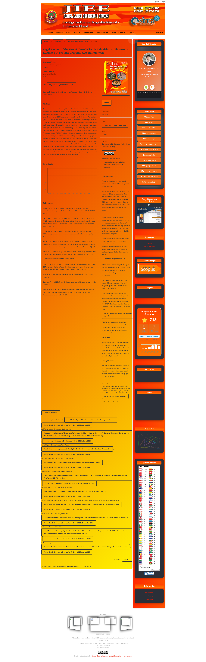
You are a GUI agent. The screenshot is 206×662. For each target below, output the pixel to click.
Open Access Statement (150, 149)
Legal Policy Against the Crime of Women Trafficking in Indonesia (91, 420)
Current (50, 32)
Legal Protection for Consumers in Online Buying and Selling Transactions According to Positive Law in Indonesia (86, 518)
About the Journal (118, 32)
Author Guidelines (150, 133)
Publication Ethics (150, 128)
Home (46, 41)
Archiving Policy (150, 155)
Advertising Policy (150, 182)
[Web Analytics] (149, 574)
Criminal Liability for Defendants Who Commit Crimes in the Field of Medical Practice (75, 491)
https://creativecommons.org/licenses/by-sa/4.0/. (118, 315)
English (149, 243)
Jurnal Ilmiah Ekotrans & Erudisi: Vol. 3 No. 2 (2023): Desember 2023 (69, 483)
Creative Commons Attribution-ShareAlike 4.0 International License (114, 164)
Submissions (88, 32)
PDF (107, 103)
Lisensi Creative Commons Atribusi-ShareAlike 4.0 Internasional (112, 656)
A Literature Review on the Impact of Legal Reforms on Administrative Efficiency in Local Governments (81, 504)
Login (68, 32)
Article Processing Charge (150, 144)
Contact (132, 32)
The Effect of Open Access (113, 258)
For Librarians (149, 599)
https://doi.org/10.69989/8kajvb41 (61, 85)
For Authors (149, 596)
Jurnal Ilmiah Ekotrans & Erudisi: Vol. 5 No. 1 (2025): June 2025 (68, 539)
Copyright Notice (150, 165)
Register (59, 32)
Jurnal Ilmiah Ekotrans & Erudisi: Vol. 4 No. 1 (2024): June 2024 (67, 425)
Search (160, 32)
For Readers (149, 592)
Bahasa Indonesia (149, 247)
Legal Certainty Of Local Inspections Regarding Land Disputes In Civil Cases (72, 462)
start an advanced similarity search (66, 566)
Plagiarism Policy (150, 160)
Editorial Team (102, 32)
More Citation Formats (111, 402)
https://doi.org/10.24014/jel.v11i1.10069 (59, 258)
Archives (77, 32)
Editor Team (150, 117)
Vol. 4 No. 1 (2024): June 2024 (78, 41)
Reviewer (150, 122)
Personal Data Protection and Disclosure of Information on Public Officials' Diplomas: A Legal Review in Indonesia (85, 547)
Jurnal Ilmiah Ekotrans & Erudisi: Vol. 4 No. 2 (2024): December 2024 (68, 523)
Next (126, 559)
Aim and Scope (150, 139)
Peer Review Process (150, 171)
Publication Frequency (150, 176)
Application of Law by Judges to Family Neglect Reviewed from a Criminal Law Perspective (77, 449)
